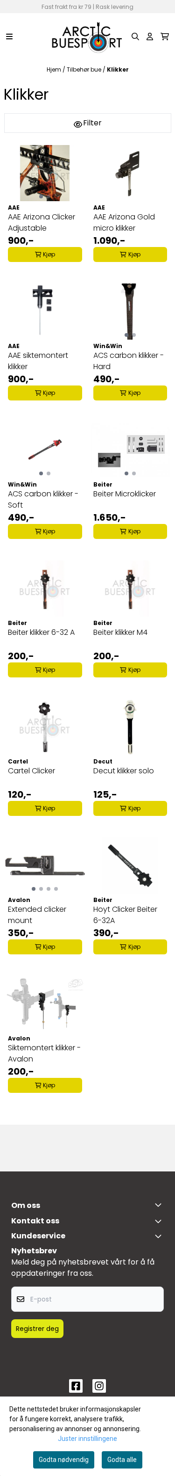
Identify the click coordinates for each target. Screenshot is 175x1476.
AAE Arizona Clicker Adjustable (41, 222)
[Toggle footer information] (160, 1204)
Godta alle (122, 1459)
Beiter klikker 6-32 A (41, 632)
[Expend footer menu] (160, 1236)
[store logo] (87, 36)
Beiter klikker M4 (120, 632)
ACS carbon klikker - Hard (128, 361)
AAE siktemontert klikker (38, 361)
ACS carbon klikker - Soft (43, 499)
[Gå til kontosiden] (150, 36)
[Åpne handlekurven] (165, 36)
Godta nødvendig (64, 1459)
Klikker (118, 69)
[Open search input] (135, 36)
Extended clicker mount (37, 915)
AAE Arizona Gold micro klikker (124, 222)
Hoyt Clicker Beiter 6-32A (125, 915)
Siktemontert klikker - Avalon (44, 1053)
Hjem (55, 69)
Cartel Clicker (31, 770)
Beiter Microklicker (124, 493)
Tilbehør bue (85, 69)
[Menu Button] (9, 36)
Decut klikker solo (123, 770)
